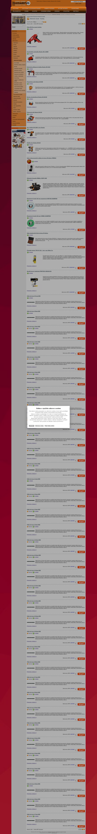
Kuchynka (15, 8)
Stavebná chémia (46, 11)
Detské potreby (63, 8)
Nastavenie (31, 425)
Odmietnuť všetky (39, 425)
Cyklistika (66, 11)
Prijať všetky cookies (49, 425)
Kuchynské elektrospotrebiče (31, 8)
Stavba (26, 11)
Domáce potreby (49, 8)
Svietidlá (76, 11)
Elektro (34, 11)
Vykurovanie (75, 8)
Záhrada (56, 11)
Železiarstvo (17, 11)
